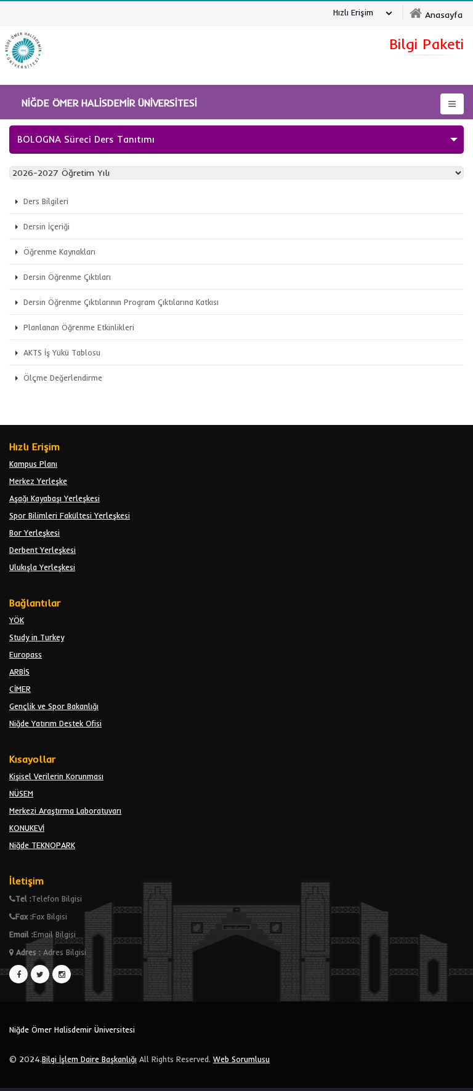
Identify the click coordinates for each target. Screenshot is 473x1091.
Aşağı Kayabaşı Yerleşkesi (54, 498)
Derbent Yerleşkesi (42, 550)
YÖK (16, 620)
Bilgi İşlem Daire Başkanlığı (89, 1059)
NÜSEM (21, 793)
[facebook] (18, 974)
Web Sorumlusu (241, 1059)
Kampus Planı (33, 464)
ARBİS (19, 671)
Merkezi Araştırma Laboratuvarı (65, 810)
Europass (25, 654)
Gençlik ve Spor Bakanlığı (54, 706)
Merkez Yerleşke (38, 481)
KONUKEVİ (26, 828)
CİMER (20, 689)
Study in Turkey (36, 637)
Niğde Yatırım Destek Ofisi (55, 723)
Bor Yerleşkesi (34, 533)
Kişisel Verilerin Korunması (56, 776)
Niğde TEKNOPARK (42, 845)
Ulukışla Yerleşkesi (42, 567)
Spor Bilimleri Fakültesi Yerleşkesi (69, 515)
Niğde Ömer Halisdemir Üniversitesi (72, 1029)
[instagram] (61, 974)
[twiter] (40, 974)
